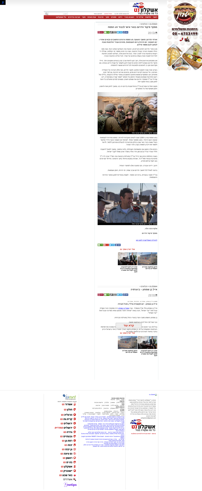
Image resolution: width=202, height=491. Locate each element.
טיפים (105, 421)
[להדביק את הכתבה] (106, 245)
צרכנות (113, 399)
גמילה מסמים (113, 433)
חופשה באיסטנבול (119, 436)
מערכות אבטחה (108, 443)
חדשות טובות (113, 428)
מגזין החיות (104, 419)
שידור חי (139, 17)
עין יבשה (121, 432)
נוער (117, 414)
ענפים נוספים (108, 411)
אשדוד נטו (130, 301)
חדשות (148, 17)
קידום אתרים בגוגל (118, 418)
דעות (122, 412)
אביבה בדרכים (74, 17)
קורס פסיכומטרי (94, 425)
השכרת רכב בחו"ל (100, 417)
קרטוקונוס (92, 421)
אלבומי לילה (114, 405)
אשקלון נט (153, 24)
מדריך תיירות (98, 418)
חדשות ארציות (98, 402)
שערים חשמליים (119, 421)
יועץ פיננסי (121, 433)
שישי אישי (106, 414)
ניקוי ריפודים (112, 442)
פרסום (120, 446)
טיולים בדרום (110, 425)
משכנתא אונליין (89, 433)
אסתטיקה (88, 436)
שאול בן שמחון (123, 308)
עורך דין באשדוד (98, 445)
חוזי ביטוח (103, 432)
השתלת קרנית (100, 429)
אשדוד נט (142, 301)
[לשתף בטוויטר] (119, 33)
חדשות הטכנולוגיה (113, 424)
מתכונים (86, 425)
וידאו (120, 17)
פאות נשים (112, 440)
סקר (107, 17)
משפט (113, 402)
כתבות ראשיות (89, 412)
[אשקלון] (143, 15)
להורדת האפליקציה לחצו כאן (146, 240)
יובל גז (115, 439)
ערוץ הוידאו (116, 412)
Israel (102, 436)
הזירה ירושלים (118, 443)
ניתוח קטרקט (99, 421)
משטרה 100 (120, 402)
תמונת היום (105, 405)
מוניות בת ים (120, 442)
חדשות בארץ (106, 412)
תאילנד (106, 429)
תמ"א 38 (136, 301)
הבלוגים (144, 24)
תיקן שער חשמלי (119, 445)
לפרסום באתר (98, 14)
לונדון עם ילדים (85, 417)
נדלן (118, 399)
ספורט (113, 17)
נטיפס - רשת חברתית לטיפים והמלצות (143, 433)
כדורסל (116, 411)
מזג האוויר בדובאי (113, 432)
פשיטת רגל (106, 426)
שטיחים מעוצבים (108, 439)
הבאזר (93, 417)
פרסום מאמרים (111, 417)
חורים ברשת (112, 419)
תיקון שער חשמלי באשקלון (116, 429)
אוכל (123, 399)
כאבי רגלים (91, 432)
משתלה (106, 442)
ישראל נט (121, 439)
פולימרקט (97, 432)
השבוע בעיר (129, 17)
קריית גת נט (90, 445)
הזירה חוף (100, 442)
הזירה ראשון (93, 442)
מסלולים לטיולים (119, 425)
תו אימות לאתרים (95, 419)
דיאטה (122, 426)
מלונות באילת (120, 419)
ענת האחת (92, 17)
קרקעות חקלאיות (109, 445)
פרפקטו (97, 433)
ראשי (155, 17)
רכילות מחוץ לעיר (97, 408)
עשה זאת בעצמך (108, 418)
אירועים (98, 405)
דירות (117, 431)
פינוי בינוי (105, 424)
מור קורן (112, 426)
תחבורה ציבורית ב (114, 415)
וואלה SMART (95, 436)
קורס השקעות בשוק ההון (101, 428)
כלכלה (107, 402)
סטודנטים (118, 440)
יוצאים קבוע (99, 426)
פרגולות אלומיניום (113, 446)
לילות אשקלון (114, 408)
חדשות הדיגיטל (89, 418)
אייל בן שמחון (150, 301)
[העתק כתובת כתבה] (113, 33)
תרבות (100, 17)
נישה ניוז (121, 424)
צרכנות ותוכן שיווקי (117, 398)
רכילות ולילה (120, 407)
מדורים (122, 414)
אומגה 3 (91, 439)
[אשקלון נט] (153, 394)
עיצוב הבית (111, 421)
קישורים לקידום (104, 433)
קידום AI (87, 419)
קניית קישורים (120, 417)
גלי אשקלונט (61, 17)
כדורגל (122, 411)
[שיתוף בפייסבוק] (125, 33)
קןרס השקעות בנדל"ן (89, 426)
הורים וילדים (120, 428)
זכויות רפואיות (109, 436)
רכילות (122, 408)
